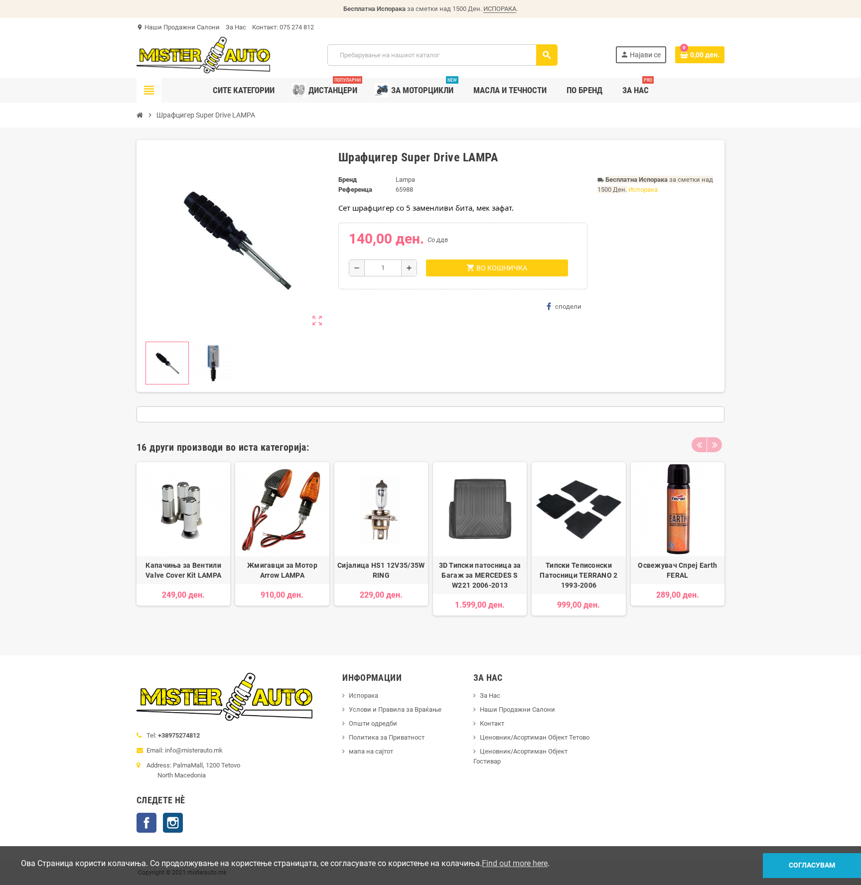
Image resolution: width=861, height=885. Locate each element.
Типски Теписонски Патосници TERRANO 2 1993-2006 (578, 575)
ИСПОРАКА (499, 8)
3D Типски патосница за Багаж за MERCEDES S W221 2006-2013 (480, 575)
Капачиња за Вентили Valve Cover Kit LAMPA (183, 570)
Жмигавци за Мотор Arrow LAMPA (282, 570)
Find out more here (515, 863)
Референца (355, 189)
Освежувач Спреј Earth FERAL (677, 570)
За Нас (236, 27)
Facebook (146, 823)
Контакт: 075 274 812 (283, 27)
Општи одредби (373, 723)
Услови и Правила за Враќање (395, 709)
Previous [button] (699, 444)
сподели (568, 306)
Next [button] (714, 444)
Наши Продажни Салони (182, 27)
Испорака (643, 189)
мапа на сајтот (371, 751)
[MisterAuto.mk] (203, 54)
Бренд (347, 179)
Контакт (492, 723)
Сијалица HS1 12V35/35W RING (381, 570)
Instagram (173, 823)
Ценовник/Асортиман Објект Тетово (534, 737)
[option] (183, 543)
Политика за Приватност (387, 737)
